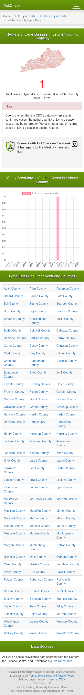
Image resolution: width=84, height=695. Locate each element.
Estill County (64, 372)
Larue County (38, 460)
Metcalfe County (14, 533)
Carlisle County (39, 338)
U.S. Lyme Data (25, 16)
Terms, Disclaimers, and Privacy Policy (51, 675)
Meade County (13, 526)
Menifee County (40, 526)
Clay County (37, 353)
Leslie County (65, 468)
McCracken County (11, 501)
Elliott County (38, 372)
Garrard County (14, 399)
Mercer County (66, 526)
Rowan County (13, 591)
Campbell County (15, 338)
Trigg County (64, 606)
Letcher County (14, 480)
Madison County (14, 510)
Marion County (65, 510)
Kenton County (39, 453)
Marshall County (14, 518)
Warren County (66, 614)
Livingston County (10, 489)
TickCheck (11, 5)
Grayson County (14, 407)
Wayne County (39, 621)
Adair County (12, 288)
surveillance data (61, 661)
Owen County (12, 564)
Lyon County (64, 487)
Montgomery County (64, 535)
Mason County (65, 518)
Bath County (64, 296)
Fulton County (39, 391)
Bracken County (66, 311)
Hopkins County (66, 433)
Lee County (37, 468)
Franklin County (14, 391)
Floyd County (65, 384)
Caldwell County (40, 330)
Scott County (64, 591)
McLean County (66, 499)
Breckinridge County (38, 321)
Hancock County (14, 414)
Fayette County (14, 384)
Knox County (12, 460)
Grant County (38, 399)
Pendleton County (68, 564)
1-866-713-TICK (56, 679)
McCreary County (41, 499)
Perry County (12, 572)
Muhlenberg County (37, 547)
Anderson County (67, 288)
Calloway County (67, 330)
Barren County (39, 296)
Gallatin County (66, 391)
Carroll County (65, 338)
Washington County (11, 623)
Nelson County (65, 545)
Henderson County (63, 424)
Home (7, 16)
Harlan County (65, 414)
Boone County (39, 303)
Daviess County (66, 361)
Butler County (12, 330)
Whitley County (13, 633)
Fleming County (40, 384)
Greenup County (67, 407)
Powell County (65, 572)
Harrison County (14, 422)
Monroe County (40, 533)
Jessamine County (63, 443)
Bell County (11, 303)
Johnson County (14, 453)
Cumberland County (37, 363)
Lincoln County (66, 480)
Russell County (39, 591)
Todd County (38, 606)
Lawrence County (10, 470)
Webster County (66, 621)
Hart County (37, 422)
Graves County (66, 399)
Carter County (13, 345)
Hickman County (40, 433)
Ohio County (38, 557)
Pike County (37, 572)
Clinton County (65, 353)
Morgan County (14, 545)
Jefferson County (40, 441)
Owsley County (39, 564)
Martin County (39, 518)
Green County (39, 407)
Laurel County (65, 460)
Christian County (67, 345)
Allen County (38, 288)
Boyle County (38, 311)
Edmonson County (11, 374)
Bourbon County (66, 303)
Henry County (13, 433)
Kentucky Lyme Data (53, 16)
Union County (38, 614)
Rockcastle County (63, 581)
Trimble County (13, 614)
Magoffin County (40, 510)
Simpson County (40, 599)
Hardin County (39, 414)
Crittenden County (10, 363)
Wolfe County (38, 633)
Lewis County (38, 480)
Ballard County (13, 296)
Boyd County (12, 311)
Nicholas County (14, 557)
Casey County (39, 345)
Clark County (12, 353)
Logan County (39, 487)
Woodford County (67, 633)
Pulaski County (13, 579)
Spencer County (66, 599)
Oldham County (66, 557)
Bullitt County (64, 319)
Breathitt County (14, 319)
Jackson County (14, 441)
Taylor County (13, 606)
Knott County (64, 453)
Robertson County (41, 579)
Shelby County (13, 599)
